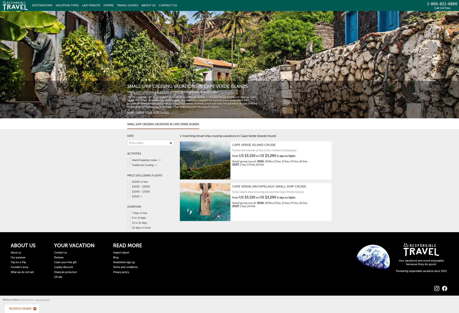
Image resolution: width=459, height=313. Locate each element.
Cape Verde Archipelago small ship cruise (269, 186)
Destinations (42, 5)
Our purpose (18, 257)
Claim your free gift (65, 262)
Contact (168, 5)
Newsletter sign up (124, 262)
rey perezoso (42, 299)
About (148, 5)
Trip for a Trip (18, 262)
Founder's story (19, 267)
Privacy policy (121, 272)
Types (67, 5)
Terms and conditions (125, 267)
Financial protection (65, 272)
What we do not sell (22, 272)
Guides (127, 5)
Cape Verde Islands (158, 112)
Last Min (91, 5)
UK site (58, 277)
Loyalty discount (63, 267)
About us (16, 252)
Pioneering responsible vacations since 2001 (421, 271)
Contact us (60, 252)
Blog (116, 257)
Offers (108, 5)
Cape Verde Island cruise (254, 145)
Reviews (58, 257)
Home (130, 112)
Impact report (121, 252)
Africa (140, 112)
